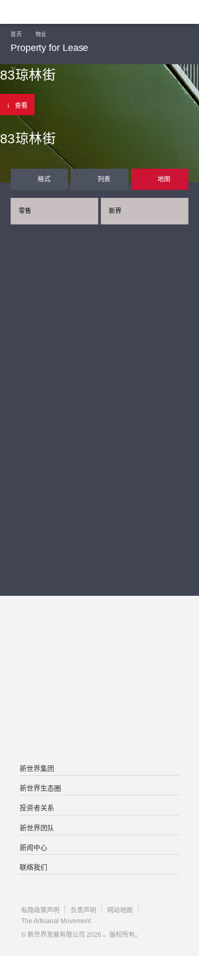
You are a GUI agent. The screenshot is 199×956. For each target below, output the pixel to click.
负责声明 (83, 910)
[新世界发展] (61, 12)
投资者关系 (37, 808)
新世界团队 (37, 828)
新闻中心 (33, 847)
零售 (25, 211)
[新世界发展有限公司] (99, 638)
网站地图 (120, 910)
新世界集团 (37, 768)
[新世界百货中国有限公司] (99, 723)
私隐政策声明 (40, 910)
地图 (164, 179)
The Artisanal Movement (56, 921)
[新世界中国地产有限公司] (99, 680)
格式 (44, 179)
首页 (16, 34)
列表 (104, 179)
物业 (41, 34)
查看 (21, 105)
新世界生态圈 (40, 788)
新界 (115, 211)
